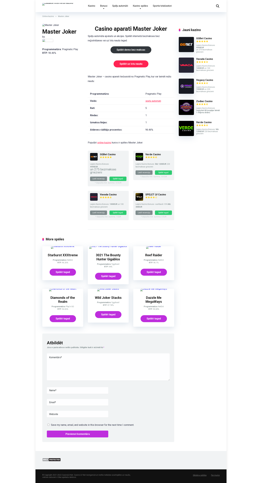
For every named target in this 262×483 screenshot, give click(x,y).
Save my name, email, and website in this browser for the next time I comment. (92, 424)
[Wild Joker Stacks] (108, 288)
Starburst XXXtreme (63, 255)
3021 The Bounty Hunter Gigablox (108, 257)
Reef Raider (153, 255)
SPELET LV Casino (155, 194)
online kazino (104, 142)
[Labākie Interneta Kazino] (57, 3)
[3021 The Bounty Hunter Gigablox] (108, 246)
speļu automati (153, 101)
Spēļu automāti (120, 5)
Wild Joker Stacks (108, 298)
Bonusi (103, 5)
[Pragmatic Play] (47, 41)
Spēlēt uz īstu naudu (131, 63)
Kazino (91, 5)
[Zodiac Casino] (186, 114)
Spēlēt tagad (118, 179)
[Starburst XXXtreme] (62, 246)
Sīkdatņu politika (200, 475)
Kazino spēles (140, 5)
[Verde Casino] (139, 159)
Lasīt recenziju (98, 179)
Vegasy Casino (204, 80)
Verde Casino (153, 154)
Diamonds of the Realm (62, 300)
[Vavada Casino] (94, 199)
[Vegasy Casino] (186, 92)
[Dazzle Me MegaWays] (153, 288)
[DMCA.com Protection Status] (51, 460)
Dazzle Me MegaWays (154, 300)
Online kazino (48, 16)
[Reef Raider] (153, 246)
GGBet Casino (108, 154)
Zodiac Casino (204, 101)
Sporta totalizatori (162, 5)
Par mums (215, 475)
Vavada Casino (108, 194)
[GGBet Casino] (94, 159)
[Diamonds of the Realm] (62, 288)
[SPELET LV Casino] (139, 199)
